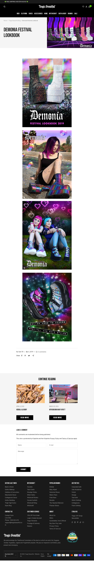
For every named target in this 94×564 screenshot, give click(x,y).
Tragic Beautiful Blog (15, 20)
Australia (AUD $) (9, 555)
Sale (75, 13)
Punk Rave (52, 497)
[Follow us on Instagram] (75, 522)
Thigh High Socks (10, 503)
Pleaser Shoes (54, 505)
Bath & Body (62, 13)
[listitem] (21, 355)
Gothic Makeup (10, 489)
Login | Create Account (34, 518)
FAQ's (51, 518)
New (18, 13)
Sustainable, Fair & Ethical (57, 521)
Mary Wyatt (53, 489)
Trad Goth (75, 497)
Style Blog (8, 505)
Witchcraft (53, 13)
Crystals (29, 487)
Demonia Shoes (54, 492)
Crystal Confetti (32, 500)
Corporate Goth (76, 487)
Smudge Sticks (32, 492)
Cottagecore (76, 503)
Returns (29, 526)
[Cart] (89, 7)
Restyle (51, 500)
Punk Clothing (76, 505)
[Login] (86, 6)
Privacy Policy (54, 438)
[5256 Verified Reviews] (71, 532)
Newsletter (75, 518)
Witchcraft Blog (32, 503)
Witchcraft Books (32, 497)
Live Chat (8, 518)
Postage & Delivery (33, 523)
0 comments (42, 352)
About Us (52, 515)
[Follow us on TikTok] (80, 522)
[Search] (4, 6)
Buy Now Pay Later (55, 523)
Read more (25, 417)
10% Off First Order (33, 515)
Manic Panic (53, 495)
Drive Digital (42, 555)
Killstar (51, 487)
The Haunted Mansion (56, 503)
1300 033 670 (14, 520)
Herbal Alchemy (21, 409)
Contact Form (9, 515)
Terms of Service (67, 438)
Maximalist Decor (10, 495)
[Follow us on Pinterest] (77, 522)
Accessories (38, 13)
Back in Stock (9, 487)
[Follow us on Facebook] (72, 522)
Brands (70, 13)
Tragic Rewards (32, 521)
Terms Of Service (55, 529)
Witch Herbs (31, 495)
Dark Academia (76, 489)
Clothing (24, 13)
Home (46, 13)
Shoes (31, 13)
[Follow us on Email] (83, 522)
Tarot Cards (31, 489)
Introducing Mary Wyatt (57, 409)
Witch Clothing (76, 500)
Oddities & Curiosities (12, 492)
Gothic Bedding (10, 500)
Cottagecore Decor (11, 497)
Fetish (74, 492)
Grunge (74, 495)
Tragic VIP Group (77, 516)
